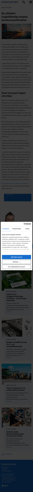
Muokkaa (15, 262)
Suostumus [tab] (5, 228)
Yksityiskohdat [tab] (16, 228)
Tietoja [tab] (27, 228)
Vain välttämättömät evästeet (16, 266)
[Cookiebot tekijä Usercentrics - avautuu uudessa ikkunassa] (23, 224)
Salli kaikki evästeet (16, 257)
